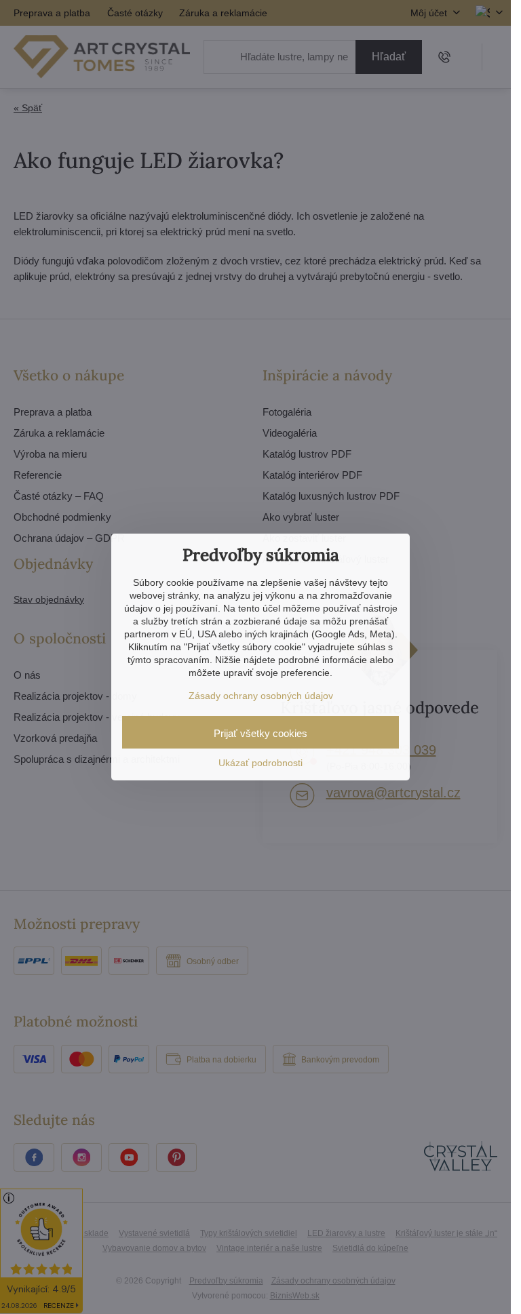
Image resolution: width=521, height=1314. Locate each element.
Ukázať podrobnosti (260, 762)
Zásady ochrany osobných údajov (261, 695)
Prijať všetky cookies (260, 733)
